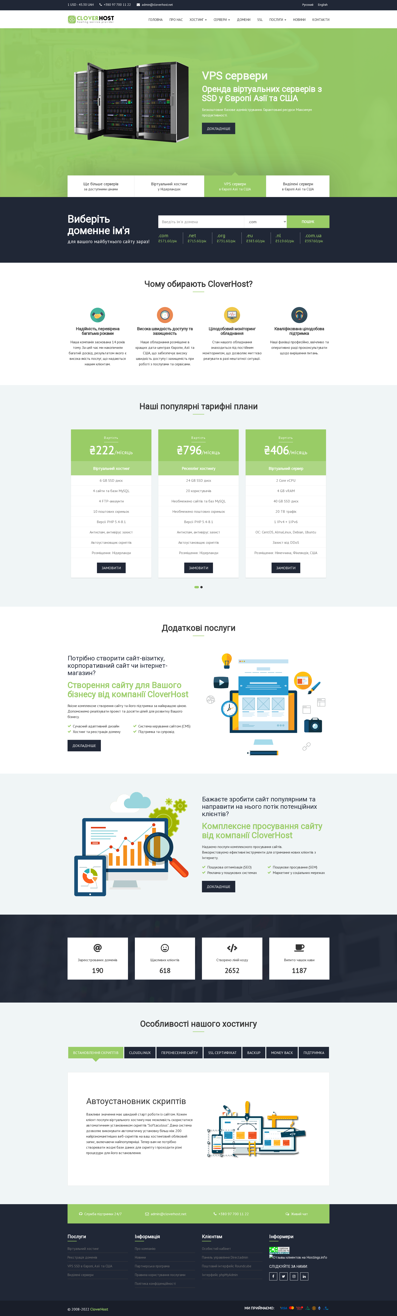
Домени (243, 19)
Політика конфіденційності (155, 1283)
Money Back (282, 1052)
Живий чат (299, 1214)
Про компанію (145, 1248)
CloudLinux (140, 1052)
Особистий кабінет (216, 1248)
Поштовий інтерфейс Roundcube (226, 1266)
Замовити (111, 568)
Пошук (308, 221)
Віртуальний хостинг (83, 1248)
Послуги (276, 19)
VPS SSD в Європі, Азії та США (90, 1266)
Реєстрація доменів (82, 1257)
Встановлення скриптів (96, 1052)
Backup (254, 1052)
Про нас (176, 19)
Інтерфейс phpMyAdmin (220, 1275)
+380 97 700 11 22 (233, 1214)
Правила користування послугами (160, 1275)
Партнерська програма (152, 1266)
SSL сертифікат (222, 1052)
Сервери (221, 19)
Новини (299, 19)
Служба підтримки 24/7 (103, 1214)
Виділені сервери (81, 1275)
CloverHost (99, 1309)
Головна (156, 19)
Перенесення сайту (179, 1052)
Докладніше (218, 129)
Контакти (320, 19)
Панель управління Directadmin (225, 1257)
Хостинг (197, 19)
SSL (260, 19)
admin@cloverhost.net (169, 1214)
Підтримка (313, 1052)
